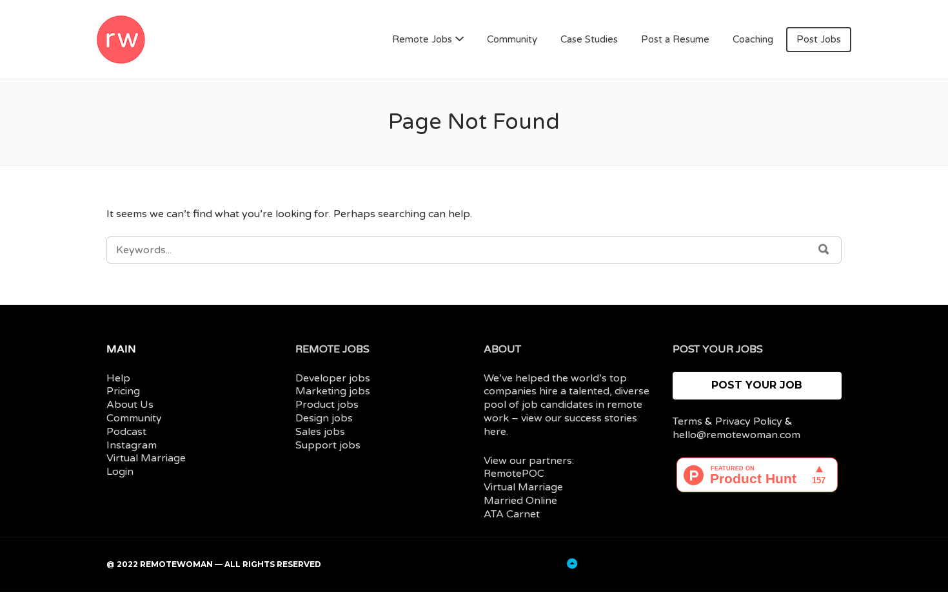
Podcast (126, 431)
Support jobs (327, 445)
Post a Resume (675, 39)
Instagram (131, 445)
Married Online (520, 500)
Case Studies (589, 39)
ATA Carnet (512, 514)
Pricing (123, 391)
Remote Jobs (422, 39)
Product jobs (327, 404)
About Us (129, 404)
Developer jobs (332, 378)
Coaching (753, 39)
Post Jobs (818, 39)
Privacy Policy (748, 421)
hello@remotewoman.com (736, 434)
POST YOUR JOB (756, 385)
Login (119, 471)
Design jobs (324, 418)
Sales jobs (320, 431)
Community (512, 39)
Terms (687, 421)
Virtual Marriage (146, 458)
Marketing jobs (332, 391)
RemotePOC (514, 473)
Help (118, 378)
